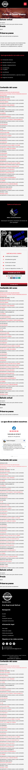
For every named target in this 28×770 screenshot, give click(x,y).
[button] (3, 446)
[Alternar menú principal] (25, 4)
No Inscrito (2, 22)
